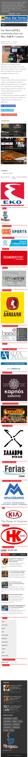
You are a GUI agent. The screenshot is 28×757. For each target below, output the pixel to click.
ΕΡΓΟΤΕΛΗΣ (5, 635)
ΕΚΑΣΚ (3, 628)
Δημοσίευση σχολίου (8, 173)
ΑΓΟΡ (3, 621)
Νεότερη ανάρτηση (5, 177)
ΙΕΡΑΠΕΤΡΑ (5, 645)
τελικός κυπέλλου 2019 (7, 43)
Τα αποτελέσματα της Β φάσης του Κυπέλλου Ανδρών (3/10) (15, 698)
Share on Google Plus (10, 114)
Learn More (11, 13)
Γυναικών (15, 41)
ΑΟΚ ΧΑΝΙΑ (4, 625)
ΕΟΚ (3, 631)
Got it (18, 13)
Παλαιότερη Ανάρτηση (21, 177)
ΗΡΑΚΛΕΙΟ (4, 638)
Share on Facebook (9, 105)
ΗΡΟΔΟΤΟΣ (5, 642)
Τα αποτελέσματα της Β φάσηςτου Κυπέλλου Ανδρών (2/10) (15, 707)
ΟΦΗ (3, 652)
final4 (14, 43)
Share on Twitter (8, 110)
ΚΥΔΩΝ (3, 648)
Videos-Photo (5, 655)
